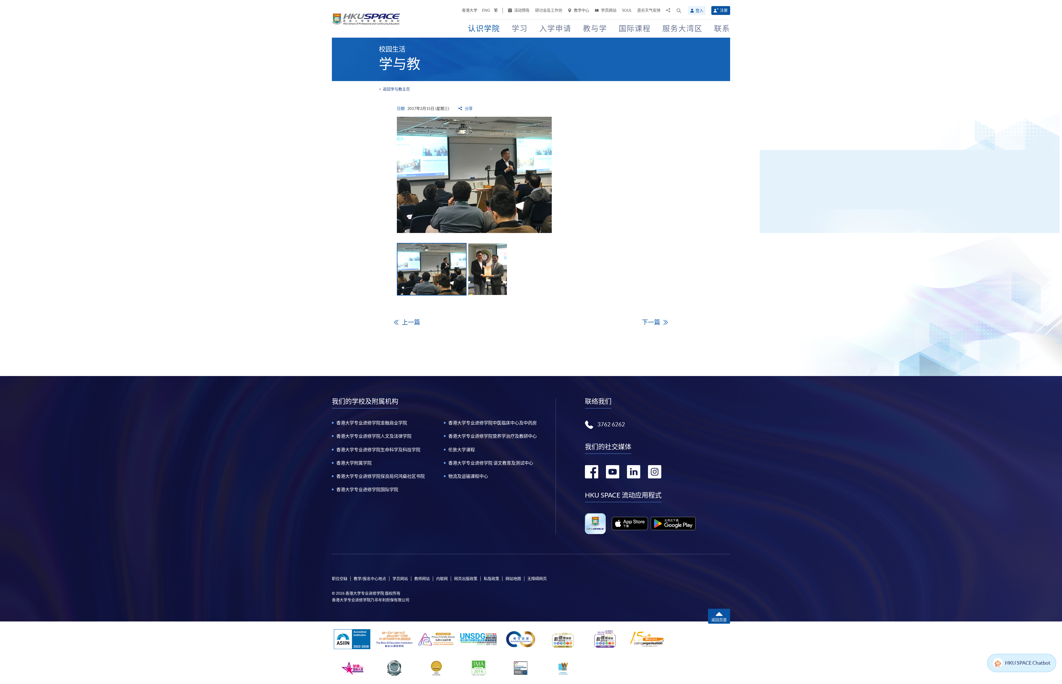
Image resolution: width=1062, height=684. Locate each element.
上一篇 (411, 322)
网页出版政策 (465, 578)
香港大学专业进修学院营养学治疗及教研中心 (492, 436)
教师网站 (422, 578)
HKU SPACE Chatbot (1027, 663)
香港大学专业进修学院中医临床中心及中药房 (492, 422)
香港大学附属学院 (354, 462)
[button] (679, 10)
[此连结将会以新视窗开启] (630, 523)
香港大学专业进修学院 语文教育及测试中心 (490, 462)
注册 (724, 10)
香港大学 (469, 10)
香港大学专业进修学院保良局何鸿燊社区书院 (380, 476)
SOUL (627, 10)
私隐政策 (491, 578)
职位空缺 (339, 578)
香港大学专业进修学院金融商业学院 (371, 422)
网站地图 (513, 578)
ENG (486, 10)
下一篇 (651, 322)
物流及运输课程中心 (468, 476)
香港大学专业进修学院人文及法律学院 (374, 436)
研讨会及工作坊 (548, 10)
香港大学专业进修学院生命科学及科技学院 (378, 449)
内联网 (442, 578)
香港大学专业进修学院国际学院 (367, 489)
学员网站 (608, 10)
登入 (699, 10)
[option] (531, 175)
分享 (468, 108)
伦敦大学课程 (461, 449)
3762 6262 (611, 424)
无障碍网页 (537, 578)
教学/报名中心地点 (370, 578)
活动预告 (521, 10)
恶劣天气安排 (648, 10)
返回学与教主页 (396, 89)
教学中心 (581, 10)
